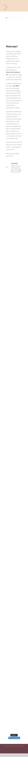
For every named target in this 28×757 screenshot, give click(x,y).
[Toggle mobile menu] (25, 6)
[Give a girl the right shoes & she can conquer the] (14, 505)
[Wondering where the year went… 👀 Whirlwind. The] (14, 361)
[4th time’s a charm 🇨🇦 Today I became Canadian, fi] (14, 261)
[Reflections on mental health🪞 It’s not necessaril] (14, 574)
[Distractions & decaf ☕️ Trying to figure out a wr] (14, 203)
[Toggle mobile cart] (22, 6)
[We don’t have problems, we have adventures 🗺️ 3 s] (14, 443)
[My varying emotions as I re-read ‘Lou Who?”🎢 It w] (14, 702)
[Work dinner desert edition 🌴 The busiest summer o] (14, 645)
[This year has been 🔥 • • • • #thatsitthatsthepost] (14, 306)
